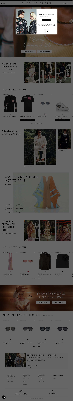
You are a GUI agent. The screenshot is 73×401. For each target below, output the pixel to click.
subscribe (47, 19)
